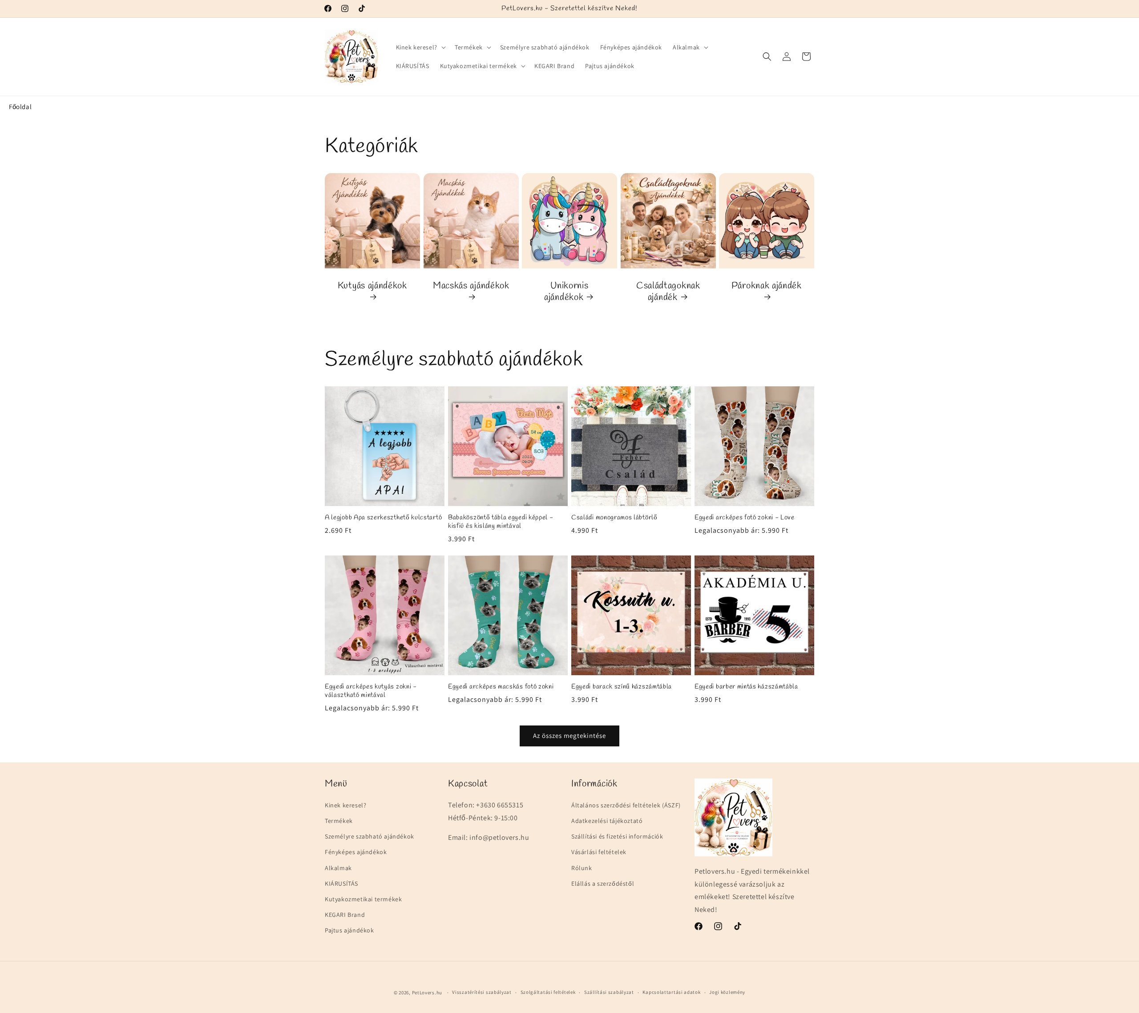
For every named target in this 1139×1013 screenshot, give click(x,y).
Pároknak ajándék (766, 286)
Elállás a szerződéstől (602, 883)
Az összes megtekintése (569, 735)
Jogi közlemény (727, 992)
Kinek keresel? (345, 805)
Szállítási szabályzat (609, 992)
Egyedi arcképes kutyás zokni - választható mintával (371, 691)
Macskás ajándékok (471, 286)
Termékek (339, 821)
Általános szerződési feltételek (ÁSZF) (626, 805)
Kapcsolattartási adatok (671, 992)
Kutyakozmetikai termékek (363, 899)
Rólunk (581, 868)
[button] (420, 47)
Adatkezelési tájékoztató (606, 821)
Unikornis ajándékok (566, 291)
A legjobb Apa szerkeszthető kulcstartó (383, 518)
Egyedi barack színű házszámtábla (621, 687)
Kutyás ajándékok (372, 286)
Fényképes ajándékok (356, 852)
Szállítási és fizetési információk (617, 836)
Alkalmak (338, 868)
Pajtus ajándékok (349, 930)
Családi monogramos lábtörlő (614, 518)
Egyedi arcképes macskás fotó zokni (500, 687)
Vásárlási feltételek (598, 852)
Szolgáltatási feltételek (548, 992)
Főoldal (20, 106)
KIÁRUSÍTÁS (341, 883)
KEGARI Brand (345, 915)
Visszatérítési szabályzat (482, 992)
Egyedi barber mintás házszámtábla (746, 687)
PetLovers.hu (427, 992)
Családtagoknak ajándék (668, 291)
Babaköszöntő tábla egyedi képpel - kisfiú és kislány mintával (500, 522)
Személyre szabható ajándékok (369, 836)
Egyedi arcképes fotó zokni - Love (745, 518)
